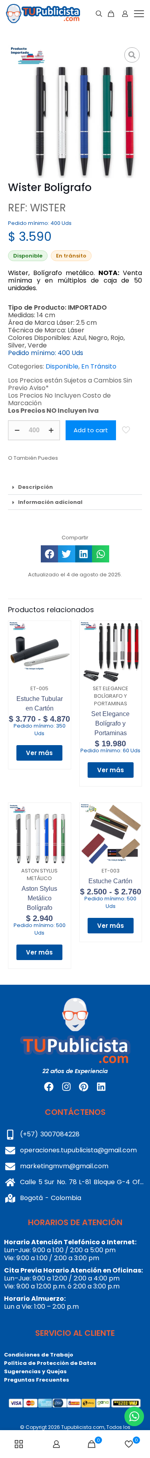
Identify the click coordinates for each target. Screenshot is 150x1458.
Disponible (62, 366)
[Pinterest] (83, 1086)
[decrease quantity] (17, 430)
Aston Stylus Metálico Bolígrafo (39, 898)
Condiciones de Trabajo (38, 1354)
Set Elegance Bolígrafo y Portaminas (110, 723)
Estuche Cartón (110, 881)
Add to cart (91, 430)
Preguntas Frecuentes (36, 1380)
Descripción (35, 487)
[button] (75, 487)
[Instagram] (66, 1086)
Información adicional (50, 502)
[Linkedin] (100, 1086)
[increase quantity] (51, 430)
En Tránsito (98, 366)
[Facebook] (48, 1086)
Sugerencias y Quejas (35, 1371)
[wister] (75, 111)
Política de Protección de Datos (50, 1363)
